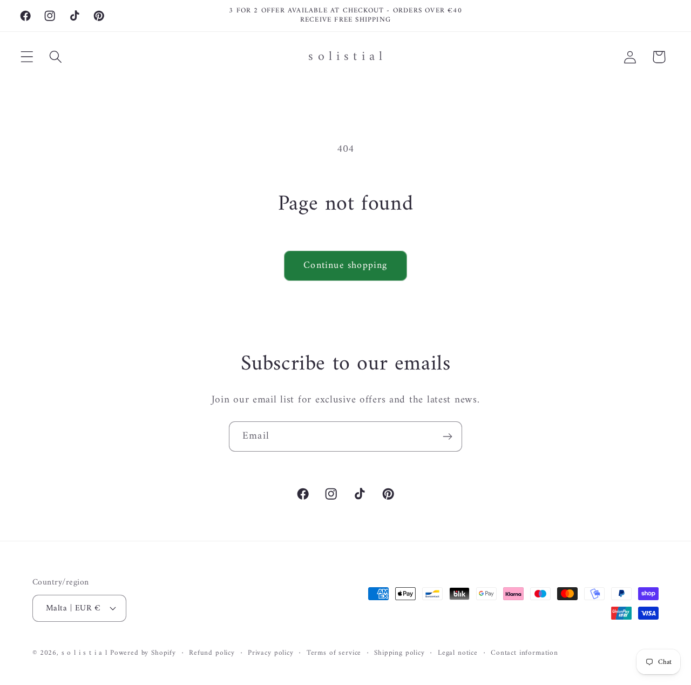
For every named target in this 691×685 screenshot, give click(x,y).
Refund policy (212, 653)
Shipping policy (399, 653)
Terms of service (334, 653)
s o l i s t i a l (84, 652)
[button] (27, 57)
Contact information (524, 653)
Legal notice (458, 653)
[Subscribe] (447, 436)
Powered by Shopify (143, 652)
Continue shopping (345, 265)
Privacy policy (271, 653)
